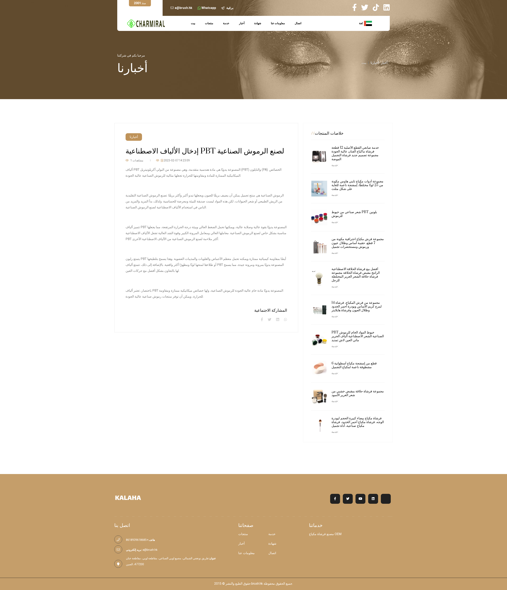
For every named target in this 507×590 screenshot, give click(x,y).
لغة (361, 23)
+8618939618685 (137, 539)
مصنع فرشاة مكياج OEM (325, 534)
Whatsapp (208, 8)
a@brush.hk (183, 8)
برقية (229, 8)
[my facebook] (356, 7)
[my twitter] (366, 7)
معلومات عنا (278, 23)
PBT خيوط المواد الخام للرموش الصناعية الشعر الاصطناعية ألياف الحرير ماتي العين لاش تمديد (358, 336)
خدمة (226, 23)
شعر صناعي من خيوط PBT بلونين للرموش (354, 214)
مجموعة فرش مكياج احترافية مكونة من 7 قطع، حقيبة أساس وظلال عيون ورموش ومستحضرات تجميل (358, 243)
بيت (193, 23)
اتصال (298, 23)
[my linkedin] (386, 7)
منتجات (209, 23)
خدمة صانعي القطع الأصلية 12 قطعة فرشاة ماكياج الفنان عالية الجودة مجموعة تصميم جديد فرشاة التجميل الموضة (355, 153)
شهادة (257, 23)
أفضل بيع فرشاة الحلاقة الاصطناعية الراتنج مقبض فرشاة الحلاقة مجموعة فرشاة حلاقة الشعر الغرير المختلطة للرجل (356, 275)
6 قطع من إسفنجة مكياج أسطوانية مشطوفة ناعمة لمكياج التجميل (354, 365)
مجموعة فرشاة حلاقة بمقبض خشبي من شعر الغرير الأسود (358, 393)
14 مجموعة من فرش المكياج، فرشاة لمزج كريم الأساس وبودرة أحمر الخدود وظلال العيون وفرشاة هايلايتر (357, 306)
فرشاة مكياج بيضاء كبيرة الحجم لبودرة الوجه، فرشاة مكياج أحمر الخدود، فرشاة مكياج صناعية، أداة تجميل (358, 422)
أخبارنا (375, 63)
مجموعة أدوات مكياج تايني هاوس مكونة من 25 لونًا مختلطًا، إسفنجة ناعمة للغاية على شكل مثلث (357, 185)
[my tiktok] (378, 7)
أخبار (242, 23)
